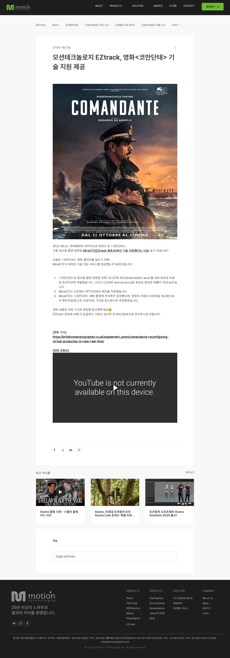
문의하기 (207, 608)
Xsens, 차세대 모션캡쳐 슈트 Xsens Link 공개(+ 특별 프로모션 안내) (115, 513)
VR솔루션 (177, 603)
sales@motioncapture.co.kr (115, 641)
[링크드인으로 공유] (70, 449)
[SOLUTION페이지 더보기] (146, 6)
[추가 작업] (175, 48)
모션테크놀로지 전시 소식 (97, 25)
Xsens (55, 25)
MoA (152, 618)
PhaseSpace (133, 618)
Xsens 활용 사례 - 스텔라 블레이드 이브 (59, 513)
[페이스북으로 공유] (54, 449)
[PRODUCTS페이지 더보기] (124, 6)
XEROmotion (133, 608)
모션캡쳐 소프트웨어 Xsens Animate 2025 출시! (166, 513)
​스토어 (206, 613)
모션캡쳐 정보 (71, 25)
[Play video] (115, 388)
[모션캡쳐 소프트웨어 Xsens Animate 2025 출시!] (169, 492)
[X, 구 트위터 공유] (62, 449)
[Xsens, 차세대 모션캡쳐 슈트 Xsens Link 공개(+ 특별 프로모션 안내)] (115, 492)
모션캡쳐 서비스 (180, 608)
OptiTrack (131, 603)
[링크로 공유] (79, 449)
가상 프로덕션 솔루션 (182, 598)
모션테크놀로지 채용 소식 (153, 25)
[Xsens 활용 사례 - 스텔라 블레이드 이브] (60, 492)
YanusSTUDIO (157, 613)
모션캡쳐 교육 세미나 (125, 25)
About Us (208, 598)
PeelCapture (156, 598)
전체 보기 (189, 472)
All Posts (40, 25)
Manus (130, 613)
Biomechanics (157, 608)
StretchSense (157, 603)
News (206, 603)
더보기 (175, 25)
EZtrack (130, 624)
